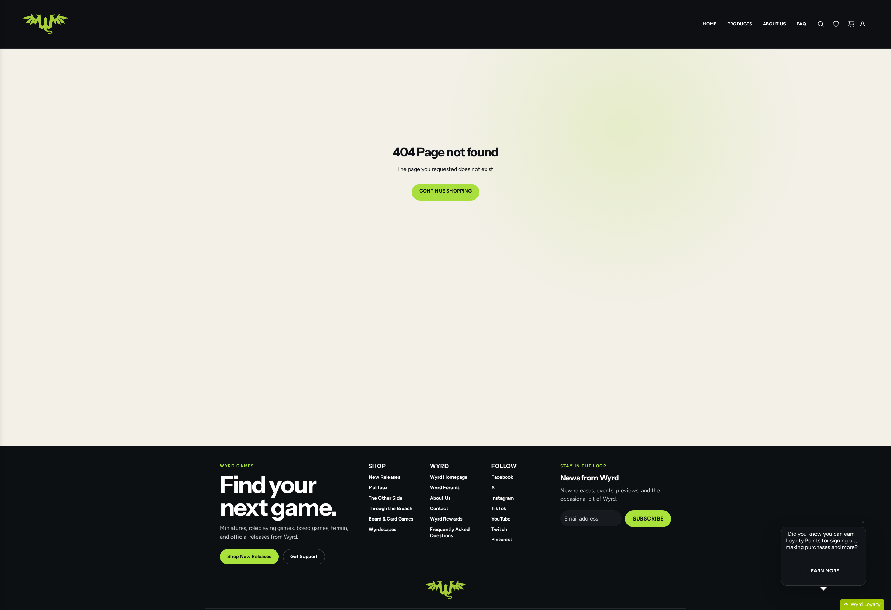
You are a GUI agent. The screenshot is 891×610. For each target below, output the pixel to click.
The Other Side (385, 498)
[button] (832, 604)
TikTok (498, 508)
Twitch (499, 529)
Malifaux (378, 488)
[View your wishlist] (836, 24)
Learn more (823, 571)
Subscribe (648, 518)
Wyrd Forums (445, 488)
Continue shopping (445, 191)
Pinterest (501, 539)
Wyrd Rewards (446, 519)
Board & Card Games (391, 519)
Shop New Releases (249, 557)
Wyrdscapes (382, 529)
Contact (439, 508)
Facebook (502, 477)
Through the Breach (390, 508)
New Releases (384, 477)
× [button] (862, 522)
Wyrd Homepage (448, 477)
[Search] (820, 24)
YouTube (501, 519)
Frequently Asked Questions (450, 532)
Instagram (502, 498)
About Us (440, 498)
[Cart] (851, 24)
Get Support (304, 557)
